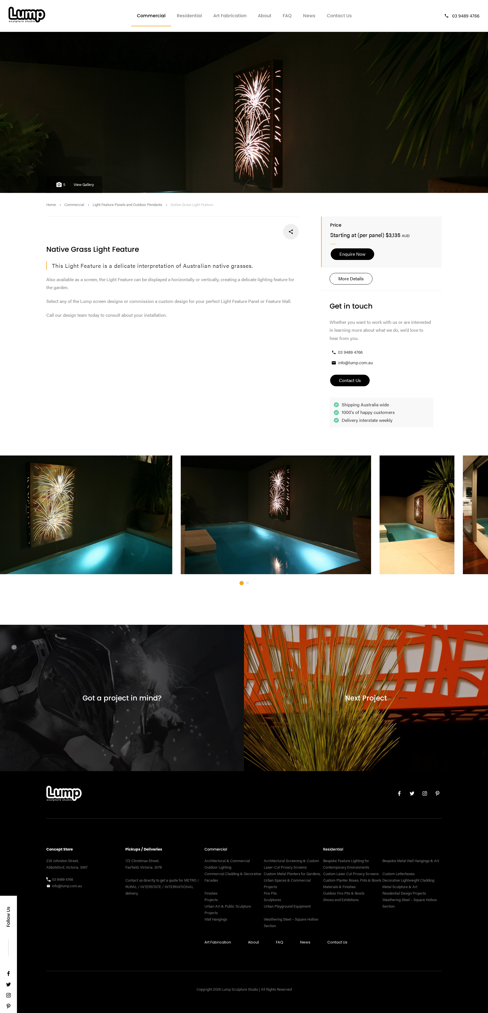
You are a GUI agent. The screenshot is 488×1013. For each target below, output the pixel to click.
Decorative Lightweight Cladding (408, 880)
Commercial (151, 15)
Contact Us (339, 15)
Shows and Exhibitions (341, 899)
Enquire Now (352, 254)
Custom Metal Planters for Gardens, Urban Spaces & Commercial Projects (292, 880)
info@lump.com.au (355, 362)
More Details (351, 278)
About (264, 15)
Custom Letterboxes (398, 873)
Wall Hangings (215, 919)
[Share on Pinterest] (253, 231)
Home (51, 204)
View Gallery (84, 184)
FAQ (287, 15)
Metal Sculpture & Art (399, 886)
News (309, 15)
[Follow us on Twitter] (8, 985)
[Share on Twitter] (272, 231)
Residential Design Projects (404, 893)
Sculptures (272, 899)
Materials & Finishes (339, 886)
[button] (241, 583)
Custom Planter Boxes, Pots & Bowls (352, 880)
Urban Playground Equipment (287, 906)
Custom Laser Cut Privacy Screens (351, 873)
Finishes (210, 893)
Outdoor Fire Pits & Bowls (343, 893)
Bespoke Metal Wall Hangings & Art (411, 860)
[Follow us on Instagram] (8, 996)
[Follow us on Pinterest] (8, 1007)
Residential (189, 15)
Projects (211, 899)
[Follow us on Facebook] (8, 974)
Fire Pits (270, 893)
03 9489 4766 (466, 15)
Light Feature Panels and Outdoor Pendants (127, 204)
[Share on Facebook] (291, 231)
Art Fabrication (230, 15)
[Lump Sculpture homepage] (64, 794)
